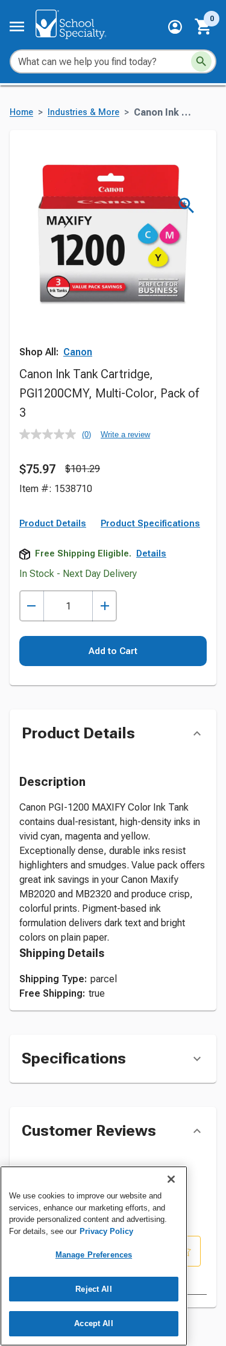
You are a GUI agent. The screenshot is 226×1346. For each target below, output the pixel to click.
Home (21, 112)
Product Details (52, 523)
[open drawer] (16, 26)
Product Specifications (150, 523)
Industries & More (83, 112)
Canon (77, 352)
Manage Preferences (93, 1254)
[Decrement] (31, 606)
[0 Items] (203, 26)
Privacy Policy (106, 1231)
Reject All (93, 1289)
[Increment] (104, 606)
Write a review (125, 434)
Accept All (93, 1323)
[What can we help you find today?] (201, 61)
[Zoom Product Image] (186, 205)
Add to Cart (113, 651)
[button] (175, 27)
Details (151, 553)
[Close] (171, 1179)
